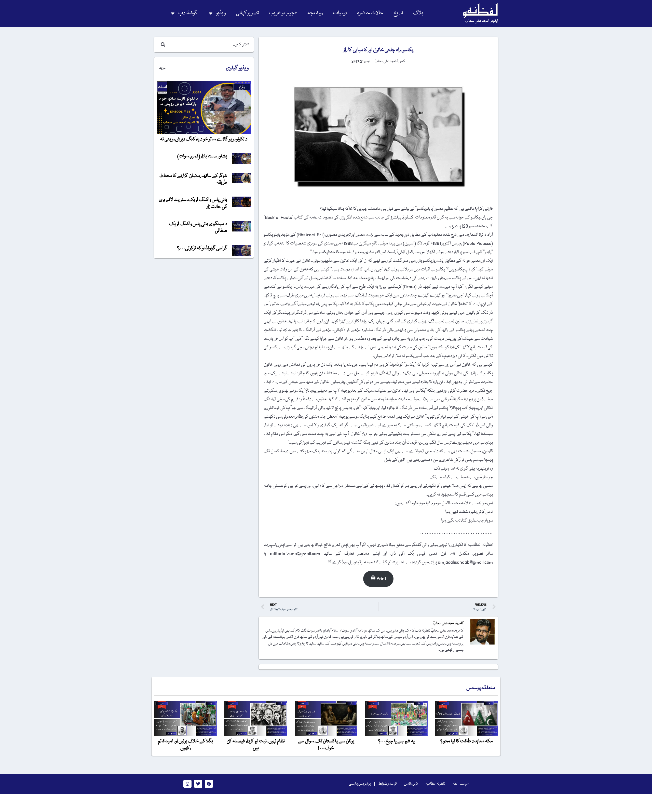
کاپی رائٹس (411, 784)
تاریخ (398, 13)
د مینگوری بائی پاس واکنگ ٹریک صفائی (198, 227)
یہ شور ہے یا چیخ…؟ (396, 741)
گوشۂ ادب (187, 13)
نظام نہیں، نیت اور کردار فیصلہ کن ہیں (256, 744)
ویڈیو (221, 13)
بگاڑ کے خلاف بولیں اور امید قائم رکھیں (185, 744)
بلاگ (418, 13)
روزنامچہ (315, 13)
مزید (162, 68)
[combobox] (209, 44)
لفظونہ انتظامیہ (435, 784)
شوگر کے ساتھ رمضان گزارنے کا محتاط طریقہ (193, 179)
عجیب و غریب (283, 13)
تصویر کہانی (247, 13)
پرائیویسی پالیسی (360, 784)
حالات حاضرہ (370, 13)
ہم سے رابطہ (461, 784)
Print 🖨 (378, 578)
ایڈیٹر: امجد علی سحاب (481, 21)
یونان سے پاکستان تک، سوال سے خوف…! (326, 744)
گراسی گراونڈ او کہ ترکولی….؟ (202, 248)
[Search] (162, 44)
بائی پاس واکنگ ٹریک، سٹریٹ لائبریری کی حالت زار (193, 203)
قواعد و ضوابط (387, 784)
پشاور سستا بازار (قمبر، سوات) (202, 156)
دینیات (340, 13)
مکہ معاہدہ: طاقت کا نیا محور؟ (466, 741)
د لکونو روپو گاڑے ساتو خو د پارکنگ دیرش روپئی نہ (204, 139)
